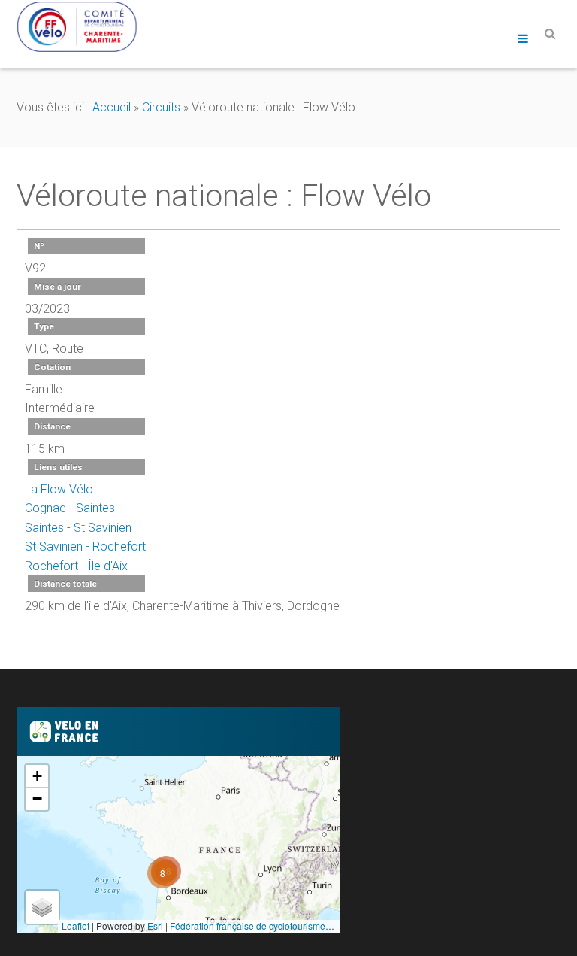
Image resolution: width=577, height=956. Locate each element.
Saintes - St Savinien (78, 527)
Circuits (161, 107)
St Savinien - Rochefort (85, 546)
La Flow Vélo (59, 489)
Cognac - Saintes (70, 508)
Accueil (111, 107)
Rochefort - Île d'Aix (76, 566)
